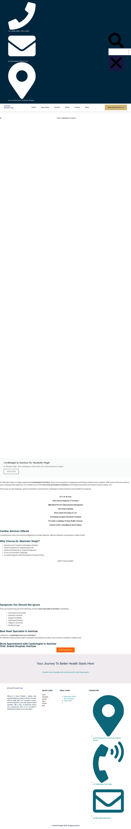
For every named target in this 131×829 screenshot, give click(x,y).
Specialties (45, 107)
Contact (77, 107)
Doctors (57, 107)
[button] (116, 41)
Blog (87, 107)
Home (34, 107)
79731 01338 (11, 471)
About (67, 107)
